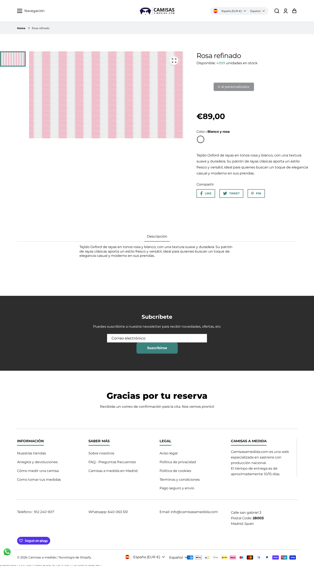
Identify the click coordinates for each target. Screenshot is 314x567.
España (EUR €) (232, 11)
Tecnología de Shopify (74, 557)
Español (255, 11)
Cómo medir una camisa (38, 471)
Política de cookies (175, 471)
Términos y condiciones (180, 480)
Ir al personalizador (234, 87)
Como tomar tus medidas (39, 480)
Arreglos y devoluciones (37, 462)
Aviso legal (169, 453)
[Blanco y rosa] (200, 139)
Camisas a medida (42, 557)
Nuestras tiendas (31, 453)
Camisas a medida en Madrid (113, 471)
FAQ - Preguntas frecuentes (112, 462)
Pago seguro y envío (177, 488)
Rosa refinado (41, 28)
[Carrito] (294, 11)
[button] (276, 11)
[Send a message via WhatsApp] (7, 552)
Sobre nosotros (101, 453)
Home (21, 28)
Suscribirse (157, 348)
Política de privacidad (178, 462)
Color (213, 131)
